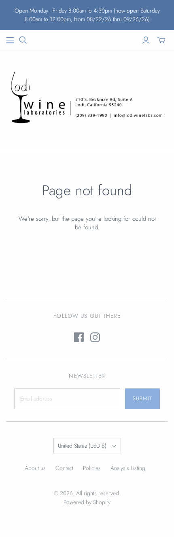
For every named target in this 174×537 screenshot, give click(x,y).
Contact (64, 468)
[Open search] (23, 40)
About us (35, 468)
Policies (92, 468)
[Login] (146, 40)
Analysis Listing (127, 468)
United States (82, 446)
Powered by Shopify (87, 502)
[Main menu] (10, 40)
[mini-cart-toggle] (161, 40)
